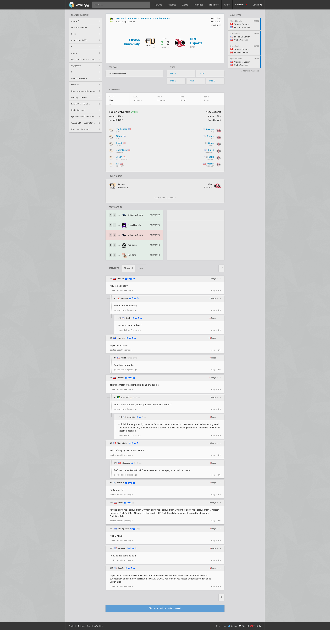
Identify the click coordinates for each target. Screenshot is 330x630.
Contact (72, 626)
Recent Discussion (80, 15)
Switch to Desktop (95, 626)
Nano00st (131, 417)
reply (213, 290)
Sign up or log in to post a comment (165, 608)
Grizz (123, 358)
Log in (256, 4)
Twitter (234, 626)
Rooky (128, 318)
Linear (141, 268)
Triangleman (123, 529)
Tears (120, 502)
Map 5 (212, 81)
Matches (172, 4)
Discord (245, 626)
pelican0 (125, 397)
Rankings (198, 4)
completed (235, 15)
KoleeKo (121, 548)
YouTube (257, 626)
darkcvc (120, 483)
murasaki (121, 338)
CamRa (121, 568)
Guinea (124, 298)
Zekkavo (126, 463)
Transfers (214, 4)
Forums (158, 4)
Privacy (81, 626)
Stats (227, 4)
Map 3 (173, 81)
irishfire (120, 279)
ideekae (120, 378)
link (219, 290)
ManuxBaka (122, 443)
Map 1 (173, 73)
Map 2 (202, 73)
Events (185, 4)
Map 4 (192, 81)
